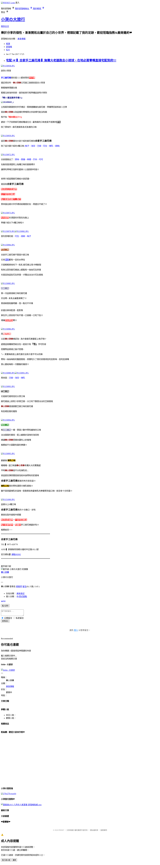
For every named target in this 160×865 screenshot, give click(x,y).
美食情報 (22, 39)
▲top (3, 601)
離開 (14, 860)
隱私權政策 (94, 830)
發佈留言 (5, 621)
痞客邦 (19, 586)
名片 (8, 50)
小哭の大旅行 (13, 19)
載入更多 (5, 606)
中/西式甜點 (21, 596)
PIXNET (61, 830)
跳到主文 (5, 26)
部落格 (9, 47)
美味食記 (20, 593)
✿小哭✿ (5, 572)
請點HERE (16, 554)
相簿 (8, 44)
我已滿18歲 (6, 860)
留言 (24, 586)
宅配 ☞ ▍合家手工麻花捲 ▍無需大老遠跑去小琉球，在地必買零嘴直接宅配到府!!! (61, 60)
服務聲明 (103, 830)
